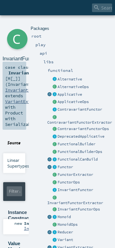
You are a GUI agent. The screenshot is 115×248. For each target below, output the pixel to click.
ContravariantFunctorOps (83, 129)
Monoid (64, 217)
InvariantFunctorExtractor (75, 203)
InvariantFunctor (75, 190)
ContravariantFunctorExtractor (79, 122)
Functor (65, 167)
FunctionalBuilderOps (79, 151)
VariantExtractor (25, 101)
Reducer (65, 232)
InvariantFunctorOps (78, 209)
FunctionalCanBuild (77, 159)
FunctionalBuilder (76, 144)
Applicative (69, 94)
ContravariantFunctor (79, 109)
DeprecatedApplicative (80, 136)
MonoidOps (67, 224)
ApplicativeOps (73, 102)
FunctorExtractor (75, 174)
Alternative (69, 79)
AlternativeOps (73, 87)
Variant (65, 240)
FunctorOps (68, 182)
